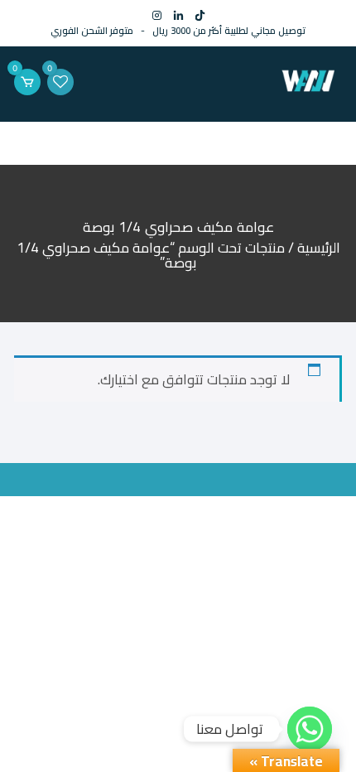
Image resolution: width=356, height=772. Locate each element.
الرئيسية (318, 247)
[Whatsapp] (309, 729)
